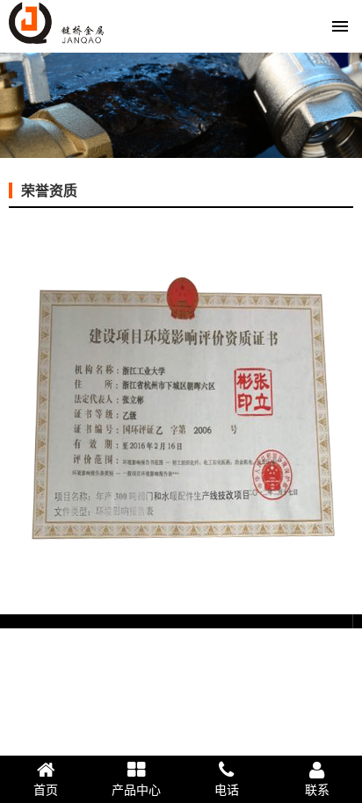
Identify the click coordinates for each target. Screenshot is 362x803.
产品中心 (136, 790)
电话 (226, 790)
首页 (45, 790)
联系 (317, 790)
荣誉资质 (49, 190)
